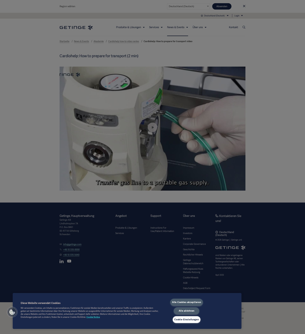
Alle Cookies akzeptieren (186, 302)
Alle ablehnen (186, 310)
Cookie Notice (93, 317)
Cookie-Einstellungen (186, 319)
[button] (12, 312)
